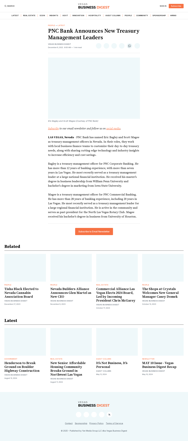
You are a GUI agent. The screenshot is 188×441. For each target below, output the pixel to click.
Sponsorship (159, 15)
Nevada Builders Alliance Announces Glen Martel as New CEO (70, 293)
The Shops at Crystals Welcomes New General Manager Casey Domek (160, 293)
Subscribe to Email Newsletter (94, 231)
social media (113, 128)
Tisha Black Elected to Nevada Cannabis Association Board (21, 293)
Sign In (163, 6)
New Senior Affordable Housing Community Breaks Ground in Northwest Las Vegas (68, 369)
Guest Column (112, 15)
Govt (65, 15)
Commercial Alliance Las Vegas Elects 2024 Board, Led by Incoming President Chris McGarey (115, 295)
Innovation (78, 15)
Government (10, 359)
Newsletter (148, 359)
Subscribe (176, 6)
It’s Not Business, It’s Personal (111, 365)
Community (142, 15)
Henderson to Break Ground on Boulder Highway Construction (21, 367)
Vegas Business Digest (59, 44)
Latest (15, 15)
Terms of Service (114, 423)
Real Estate (29, 15)
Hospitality (94, 15)
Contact (69, 423)
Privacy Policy (96, 423)
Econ (42, 15)
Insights (53, 15)
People (128, 15)
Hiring (173, 15)
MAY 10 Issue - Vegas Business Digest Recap (159, 365)
